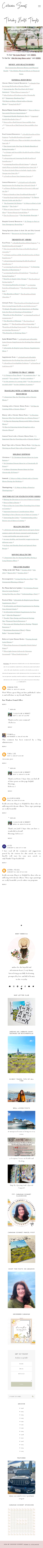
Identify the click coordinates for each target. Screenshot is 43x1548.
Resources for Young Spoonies (23, 233)
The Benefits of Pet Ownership (23, 324)
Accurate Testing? (14, 633)
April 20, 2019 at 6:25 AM (22, 824)
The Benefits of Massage (12, 321)
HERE (33, 55)
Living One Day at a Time (24, 579)
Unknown (12, 687)
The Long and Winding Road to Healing (17, 624)
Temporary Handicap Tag (15, 98)
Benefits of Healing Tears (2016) (14, 327)
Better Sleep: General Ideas (17, 212)
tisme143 (11, 734)
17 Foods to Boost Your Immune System (18, 176)
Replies (13, 709)
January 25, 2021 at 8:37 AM (17, 872)
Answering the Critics (11, 518)
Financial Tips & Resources (15, 621)
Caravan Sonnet (14, 6)
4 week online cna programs (27, 880)
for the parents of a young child (15, 381)
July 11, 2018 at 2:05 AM (15, 756)
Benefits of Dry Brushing (13, 315)
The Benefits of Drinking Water (14, 333)
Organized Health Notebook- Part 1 (16, 116)
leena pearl (13, 870)
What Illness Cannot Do (19, 92)
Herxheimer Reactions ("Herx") (14, 630)
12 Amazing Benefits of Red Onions (16, 164)
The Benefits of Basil (11, 294)
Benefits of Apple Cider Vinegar (15, 279)
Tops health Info (18, 858)
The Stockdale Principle (28, 215)
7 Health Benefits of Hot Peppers (24, 243)
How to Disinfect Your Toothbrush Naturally (19, 194)
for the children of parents (23, 384)
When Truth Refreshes (19, 654)
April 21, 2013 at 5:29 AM (16, 689)
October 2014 (22, 573)
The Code (13, 206)
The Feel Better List (11, 215)
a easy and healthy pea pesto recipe (16, 536)
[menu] (39, 6)
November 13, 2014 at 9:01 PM (17, 736)
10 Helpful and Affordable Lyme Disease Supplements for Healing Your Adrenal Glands (21, 342)
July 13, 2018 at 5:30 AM (21, 774)
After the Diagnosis (13, 615)
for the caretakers (27, 378)
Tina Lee (11, 754)
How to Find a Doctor (11, 502)
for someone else (29, 375)
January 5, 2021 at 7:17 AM (16, 847)
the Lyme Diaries (19, 55)
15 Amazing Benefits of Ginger (14, 285)
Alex (9, 846)
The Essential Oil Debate (13, 203)
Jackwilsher (13, 798)
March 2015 (11, 573)
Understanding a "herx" (30, 594)
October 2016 (26, 570)
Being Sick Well (14, 104)
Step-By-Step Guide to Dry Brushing (17, 197)
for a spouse (14, 378)
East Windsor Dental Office (12, 700)
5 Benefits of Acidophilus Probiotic (16, 363)
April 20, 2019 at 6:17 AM (16, 800)
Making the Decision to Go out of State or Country (22, 499)
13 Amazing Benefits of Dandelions (16, 273)
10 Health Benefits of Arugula (20, 137)
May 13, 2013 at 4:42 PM (21, 715)
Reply (4, 704)
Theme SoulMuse (31, 1544)
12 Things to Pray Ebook (13, 375)
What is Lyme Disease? (12, 209)
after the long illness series (21, 58)
